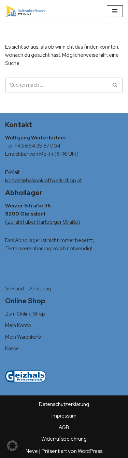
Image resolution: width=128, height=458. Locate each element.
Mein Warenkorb (23, 337)
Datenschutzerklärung (64, 404)
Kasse (12, 348)
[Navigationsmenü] (115, 11)
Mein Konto (18, 325)
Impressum (64, 415)
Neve (32, 451)
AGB (64, 427)
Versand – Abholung (28, 288)
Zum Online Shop (25, 313)
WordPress (90, 451)
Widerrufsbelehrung (64, 439)
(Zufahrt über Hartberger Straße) (42, 222)
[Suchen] (115, 85)
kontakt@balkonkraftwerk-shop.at (43, 180)
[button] (12, 446)
